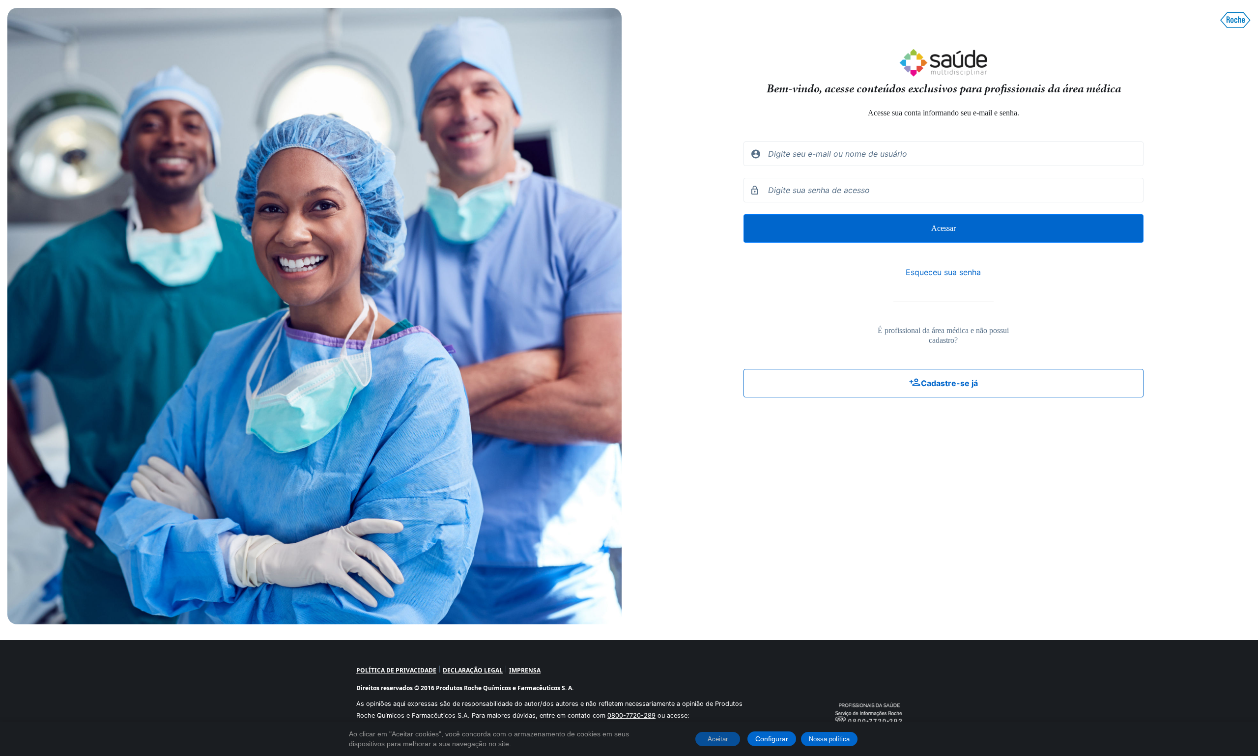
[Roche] (1235, 20)
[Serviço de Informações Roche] (868, 700)
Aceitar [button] (718, 739)
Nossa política (829, 739)
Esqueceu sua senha (943, 272)
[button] (943, 383)
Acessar (943, 228)
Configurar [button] (771, 739)
